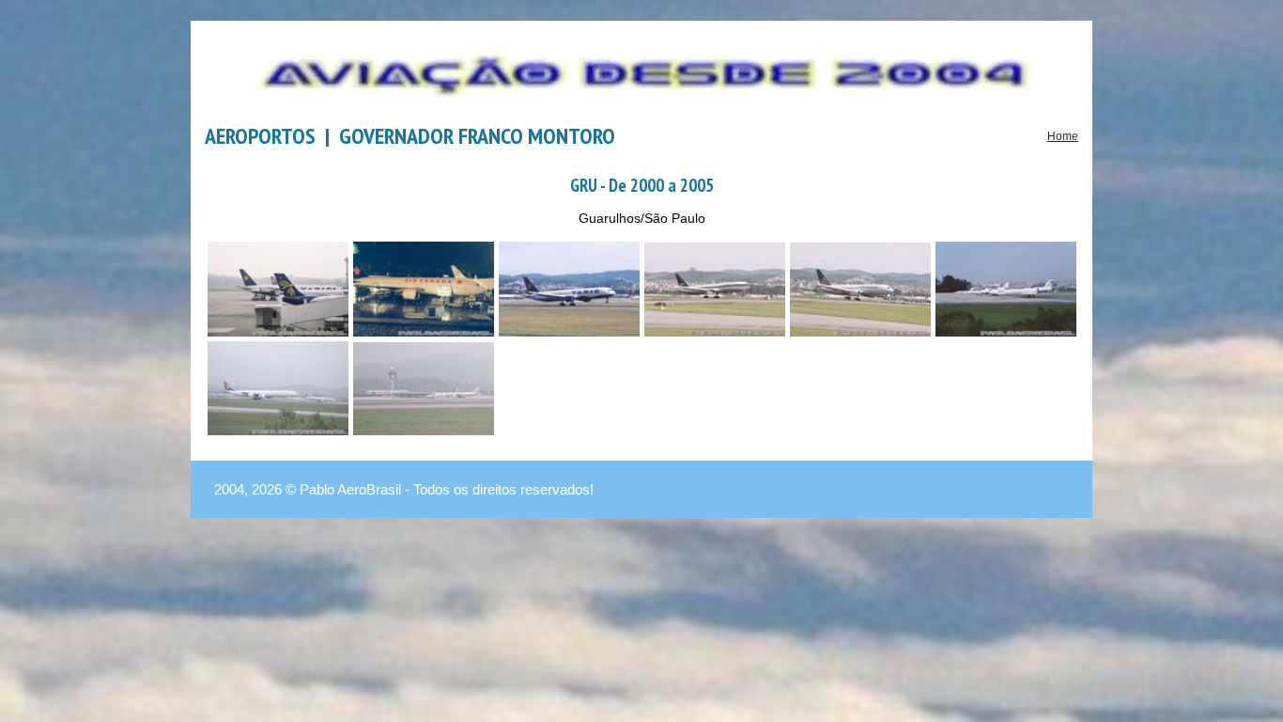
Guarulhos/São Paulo (642, 218)
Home (1062, 136)
